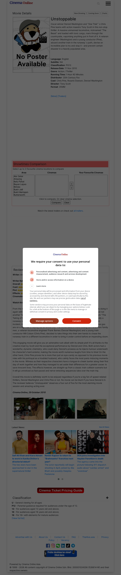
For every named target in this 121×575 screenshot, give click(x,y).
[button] (60, 286)
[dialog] (60, 287)
